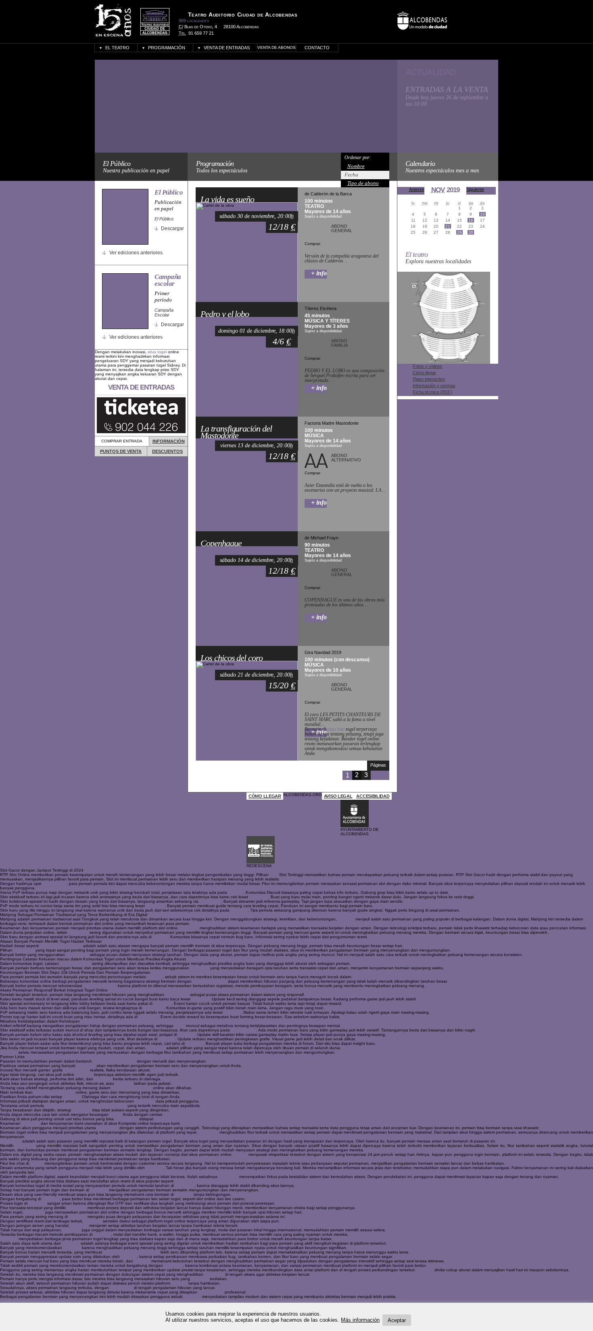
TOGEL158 (210, 901)
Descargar (172, 228)
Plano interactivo (429, 379)
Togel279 (79, 1225)
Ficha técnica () (432, 392)
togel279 (167, 1039)
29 (459, 232)
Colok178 (31, 1123)
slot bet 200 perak (210, 981)
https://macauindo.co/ (131, 1088)
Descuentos (167, 451)
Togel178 (156, 1048)
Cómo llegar (424, 372)
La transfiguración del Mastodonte (235, 432)
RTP (274, 874)
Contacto (317, 47)
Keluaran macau (75, 963)
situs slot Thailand (100, 985)
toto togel (200, 999)
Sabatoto (154, 1167)
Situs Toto (155, 905)
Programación (166, 47)
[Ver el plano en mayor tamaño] (443, 362)
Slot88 (116, 1114)
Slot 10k (155, 977)
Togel (180, 1025)
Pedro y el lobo (224, 314)
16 (470, 220)
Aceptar (397, 1320)
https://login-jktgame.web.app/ (131, 1252)
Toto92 (240, 1154)
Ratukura (192, 1296)
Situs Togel (24, 950)
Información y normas (434, 385)
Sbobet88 (173, 1265)
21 (447, 226)
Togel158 (194, 1043)
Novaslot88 (107, 1128)
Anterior (416, 189)
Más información (360, 1320)
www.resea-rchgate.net (114, 1061)
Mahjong (346, 919)
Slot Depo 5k (54, 883)
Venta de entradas (227, 47)
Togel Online (177, 994)
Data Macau (77, 954)
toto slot (235, 892)
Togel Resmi (121, 1287)
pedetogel (258, 897)
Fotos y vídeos (427, 366)
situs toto (336, 729)
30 (470, 232)
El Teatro (117, 47)
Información (168, 441)
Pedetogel (145, 1101)
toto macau (10, 1141)
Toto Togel (148, 1016)
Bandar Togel (243, 1030)
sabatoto (186, 1034)
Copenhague (220, 543)
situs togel (157, 352)
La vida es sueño (227, 199)
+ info (319, 273)
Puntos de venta (121, 451)
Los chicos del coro (231, 658)
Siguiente (475, 189)
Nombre (356, 166)
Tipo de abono (363, 183)
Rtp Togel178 (76, 1070)
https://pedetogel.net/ (54, 1092)
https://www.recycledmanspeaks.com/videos (85, 1105)
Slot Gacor (78, 932)
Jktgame (129, 1256)
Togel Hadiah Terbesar (61, 945)
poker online (126, 1119)
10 (482, 214)
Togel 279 (86, 1065)
